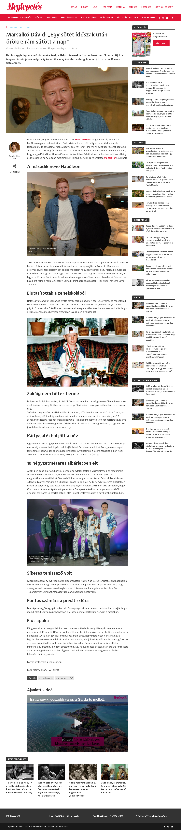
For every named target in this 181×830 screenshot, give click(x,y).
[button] (77, 723)
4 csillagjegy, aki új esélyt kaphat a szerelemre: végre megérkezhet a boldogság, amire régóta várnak (158, 433)
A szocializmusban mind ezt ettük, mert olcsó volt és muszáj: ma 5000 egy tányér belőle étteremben (158, 129)
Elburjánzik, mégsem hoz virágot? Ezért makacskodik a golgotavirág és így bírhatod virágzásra (159, 167)
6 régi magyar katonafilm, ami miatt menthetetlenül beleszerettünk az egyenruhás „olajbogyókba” (82, 789)
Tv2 (71, 678)
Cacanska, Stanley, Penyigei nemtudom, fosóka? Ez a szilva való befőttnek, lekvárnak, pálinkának (160, 270)
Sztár (74, 7)
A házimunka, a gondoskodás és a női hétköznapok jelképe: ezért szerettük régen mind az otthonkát (160, 321)
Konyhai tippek (148, 17)
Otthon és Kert (164, 7)
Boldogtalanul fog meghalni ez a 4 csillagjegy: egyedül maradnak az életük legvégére (160, 102)
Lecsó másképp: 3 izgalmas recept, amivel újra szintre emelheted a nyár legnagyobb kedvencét (159, 241)
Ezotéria (107, 7)
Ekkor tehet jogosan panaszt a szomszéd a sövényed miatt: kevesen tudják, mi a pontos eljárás (160, 115)
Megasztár (110, 157)
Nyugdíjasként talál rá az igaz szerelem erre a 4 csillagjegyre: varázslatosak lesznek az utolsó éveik (160, 72)
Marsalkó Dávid (83, 139)
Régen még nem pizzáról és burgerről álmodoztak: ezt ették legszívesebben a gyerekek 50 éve (158, 284)
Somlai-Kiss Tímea (37, 48)
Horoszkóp (52, 17)
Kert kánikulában (69, 17)
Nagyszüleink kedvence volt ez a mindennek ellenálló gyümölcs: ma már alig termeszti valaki (160, 194)
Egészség (146, 7)
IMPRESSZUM (13, 815)
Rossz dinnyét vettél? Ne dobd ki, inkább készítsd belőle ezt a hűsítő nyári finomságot (160, 229)
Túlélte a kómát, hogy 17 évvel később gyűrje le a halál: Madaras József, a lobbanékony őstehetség (19, 787)
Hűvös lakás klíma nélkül (19, 17)
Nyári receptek (106, 17)
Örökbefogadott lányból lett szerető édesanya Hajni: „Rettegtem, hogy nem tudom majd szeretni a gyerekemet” (159, 367)
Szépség (133, 7)
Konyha (120, 7)
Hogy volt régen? (89, 17)
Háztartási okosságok (127, 17)
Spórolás (39, 17)
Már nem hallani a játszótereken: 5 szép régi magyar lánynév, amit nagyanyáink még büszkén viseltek (158, 88)
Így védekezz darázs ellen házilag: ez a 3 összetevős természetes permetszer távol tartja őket (160, 207)
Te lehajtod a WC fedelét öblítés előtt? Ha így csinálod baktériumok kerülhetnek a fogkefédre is (159, 181)
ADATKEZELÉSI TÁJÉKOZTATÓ (108, 815)
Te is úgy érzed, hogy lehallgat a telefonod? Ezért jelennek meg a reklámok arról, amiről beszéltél (160, 336)
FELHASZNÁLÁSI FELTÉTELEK (64, 815)
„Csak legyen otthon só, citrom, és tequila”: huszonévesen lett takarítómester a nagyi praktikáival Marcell (156, 351)
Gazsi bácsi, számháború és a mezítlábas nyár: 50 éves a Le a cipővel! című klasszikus (113, 787)
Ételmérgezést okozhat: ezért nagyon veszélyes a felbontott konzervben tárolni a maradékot (160, 256)
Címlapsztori (15, 27)
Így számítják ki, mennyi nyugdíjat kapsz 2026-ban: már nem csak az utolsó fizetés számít (160, 307)
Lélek (95, 7)
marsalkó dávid (46, 678)
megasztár (61, 678)
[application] (77, 723)
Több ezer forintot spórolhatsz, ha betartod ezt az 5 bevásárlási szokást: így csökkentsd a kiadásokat (159, 152)
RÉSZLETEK (161, 43)
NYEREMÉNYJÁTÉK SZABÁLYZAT (152, 815)
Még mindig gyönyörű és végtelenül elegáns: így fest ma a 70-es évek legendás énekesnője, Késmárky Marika (50, 789)
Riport (85, 7)
